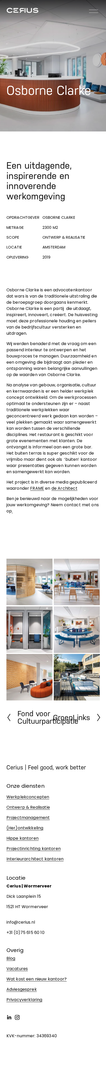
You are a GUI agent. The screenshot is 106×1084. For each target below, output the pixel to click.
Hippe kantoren (22, 838)
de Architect (64, 488)
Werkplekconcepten (27, 797)
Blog (10, 958)
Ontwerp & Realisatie (28, 807)
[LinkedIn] (9, 1017)
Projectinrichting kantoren (33, 849)
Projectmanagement (28, 818)
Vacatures (17, 969)
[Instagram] (17, 1017)
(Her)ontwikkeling (24, 828)
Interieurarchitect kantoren (35, 859)
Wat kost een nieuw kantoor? (36, 979)
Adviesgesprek (21, 989)
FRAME (37, 488)
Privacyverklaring (24, 1000)
